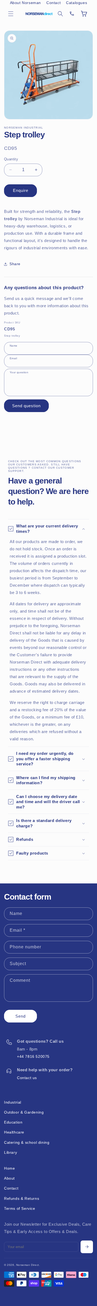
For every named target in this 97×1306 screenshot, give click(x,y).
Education (13, 1122)
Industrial (12, 1102)
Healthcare (14, 1132)
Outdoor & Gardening (24, 1112)
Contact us (27, 1078)
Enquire (20, 190)
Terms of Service (19, 1208)
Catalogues (76, 3)
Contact (53, 3)
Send (20, 1016)
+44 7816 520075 (33, 1056)
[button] (11, 14)
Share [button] (14, 264)
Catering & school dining (26, 1142)
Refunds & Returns (21, 1198)
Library (10, 1152)
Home (9, 1168)
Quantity (11, 159)
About (9, 1178)
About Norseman (25, 3)
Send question (26, 405)
